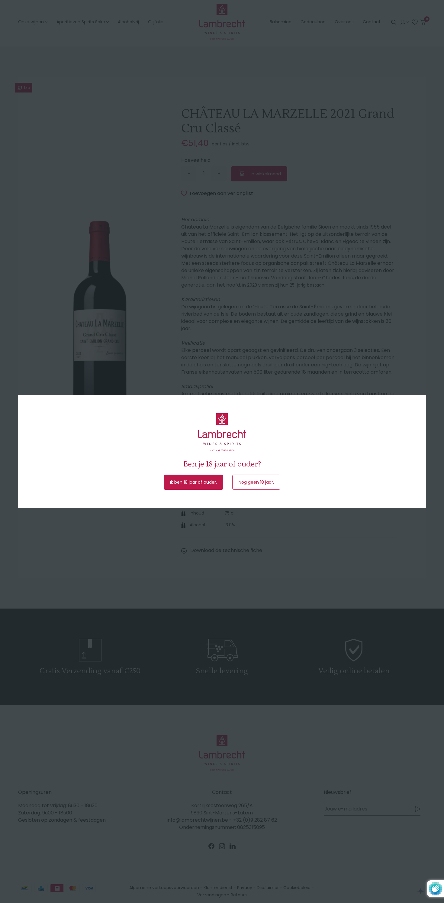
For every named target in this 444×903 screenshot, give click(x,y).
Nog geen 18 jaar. (256, 482)
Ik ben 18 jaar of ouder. (193, 482)
